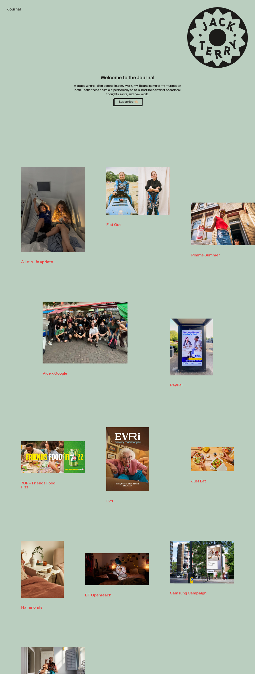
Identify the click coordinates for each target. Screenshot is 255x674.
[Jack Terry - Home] (217, 37)
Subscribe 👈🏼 (128, 102)
